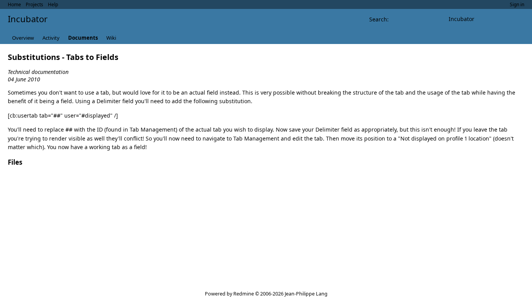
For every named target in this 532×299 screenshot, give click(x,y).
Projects (34, 4)
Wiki (111, 37)
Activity (51, 37)
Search (378, 19)
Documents (83, 37)
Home (14, 4)
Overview (23, 37)
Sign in (517, 4)
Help (53, 4)
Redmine (243, 293)
